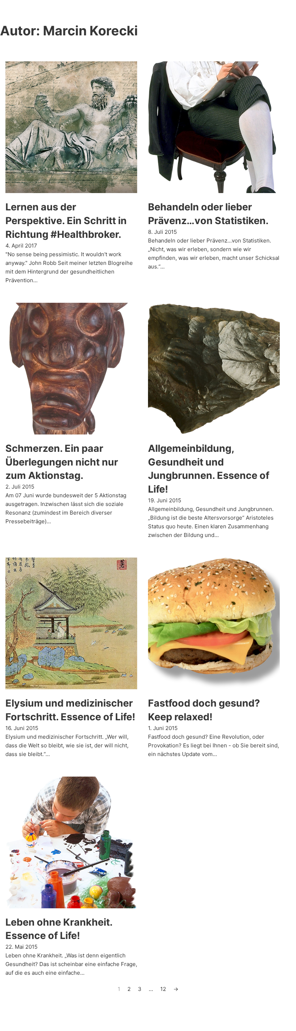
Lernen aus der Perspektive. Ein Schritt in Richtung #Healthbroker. (66, 220)
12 (163, 989)
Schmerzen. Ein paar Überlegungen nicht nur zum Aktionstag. (61, 462)
